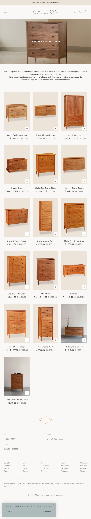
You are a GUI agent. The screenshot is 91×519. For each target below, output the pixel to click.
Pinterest (64, 471)
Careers (44, 471)
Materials (7, 466)
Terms (82, 471)
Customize (45, 466)
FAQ (24, 466)
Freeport (15, 448)
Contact (26, 471)
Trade (43, 463)
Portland (7, 448)
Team (6, 471)
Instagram (65, 466)
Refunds (83, 466)
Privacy (83, 468)
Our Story (7, 463)
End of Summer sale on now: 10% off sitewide (45, 2)
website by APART (56, 495)
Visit (24, 463)
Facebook (64, 468)
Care (25, 468)
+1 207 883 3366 (11, 439)
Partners (7, 468)
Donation (44, 468)
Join (5, 484)
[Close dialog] (53, 504)
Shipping (83, 463)
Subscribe (47, 512)
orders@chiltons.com (55, 439)
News (63, 463)
